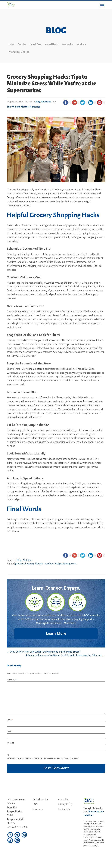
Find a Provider (40, 799)
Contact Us (64, 809)
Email (10, 731)
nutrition (49, 563)
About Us (63, 799)
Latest (11, 44)
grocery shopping (24, 563)
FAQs (35, 804)
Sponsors (38, 809)
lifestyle (39, 563)
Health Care (35, 44)
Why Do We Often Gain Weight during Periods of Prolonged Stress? (43, 652)
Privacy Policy (65, 804)
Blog (37, 101)
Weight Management (65, 563)
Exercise (22, 44)
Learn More (56, 633)
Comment (12, 679)
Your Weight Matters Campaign (24, 106)
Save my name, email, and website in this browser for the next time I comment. (43, 759)
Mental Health (52, 44)
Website (10, 743)
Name (10, 720)
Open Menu (102, 6)
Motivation (67, 44)
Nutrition (81, 44)
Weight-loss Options (18, 52)
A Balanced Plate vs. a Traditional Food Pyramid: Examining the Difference (65, 655)
